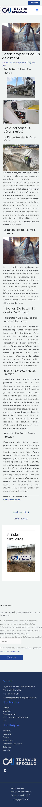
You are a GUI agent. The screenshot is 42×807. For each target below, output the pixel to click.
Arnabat (7, 731)
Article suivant (21, 519)
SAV (4, 721)
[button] (34, 3)
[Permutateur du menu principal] (37, 10)
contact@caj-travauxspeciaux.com (20, 698)
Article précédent (21, 512)
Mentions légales (17, 788)
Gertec (6, 737)
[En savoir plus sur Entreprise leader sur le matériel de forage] (21, 557)
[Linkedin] (5, 770)
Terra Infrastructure (12, 744)
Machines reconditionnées (16, 717)
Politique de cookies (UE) (20, 795)
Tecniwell (7, 734)
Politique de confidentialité (10, 651)
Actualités (7, 62)
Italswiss (7, 747)
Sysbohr (7, 750)
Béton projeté (19, 62)
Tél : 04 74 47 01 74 (11, 694)
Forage (6, 708)
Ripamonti (8, 740)
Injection (7, 711)
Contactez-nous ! (12, 500)
